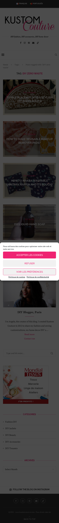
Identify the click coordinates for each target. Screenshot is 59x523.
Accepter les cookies (29, 255)
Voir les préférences (29, 271)
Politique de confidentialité (38, 277)
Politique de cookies (16, 277)
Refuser (30, 263)
